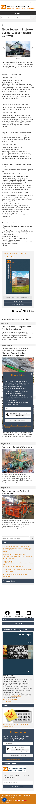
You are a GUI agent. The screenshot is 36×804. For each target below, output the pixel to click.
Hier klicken (20, 415)
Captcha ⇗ (26, 417)
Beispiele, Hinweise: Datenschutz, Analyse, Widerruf (17, 427)
